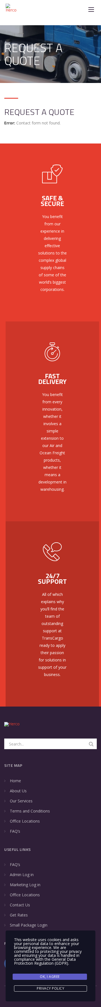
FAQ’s (15, 831)
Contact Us (20, 905)
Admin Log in (22, 874)
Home (15, 780)
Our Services (21, 801)
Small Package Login (28, 925)
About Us (18, 790)
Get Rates (19, 915)
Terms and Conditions (30, 811)
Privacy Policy (50, 988)
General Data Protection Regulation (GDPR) (45, 961)
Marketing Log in (25, 884)
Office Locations (25, 821)
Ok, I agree (50, 976)
